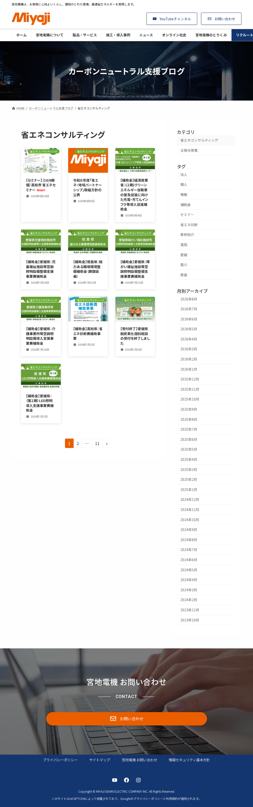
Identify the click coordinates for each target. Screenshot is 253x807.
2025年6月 (188, 439)
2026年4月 (188, 339)
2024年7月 (188, 549)
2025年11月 (189, 389)
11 (97, 444)
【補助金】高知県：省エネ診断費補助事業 (88, 333)
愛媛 (183, 254)
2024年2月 (188, 599)
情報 (183, 194)
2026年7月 (188, 308)
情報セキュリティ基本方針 (189, 759)
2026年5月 (188, 328)
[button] (172, 19)
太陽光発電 (189, 150)
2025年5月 (188, 449)
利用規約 (172, 798)
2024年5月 (188, 569)
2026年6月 (188, 319)
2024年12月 (189, 499)
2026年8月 (188, 298)
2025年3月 (188, 469)
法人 (183, 174)
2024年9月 (188, 529)
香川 (183, 264)
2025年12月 (189, 379)
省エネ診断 (189, 224)
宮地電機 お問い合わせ (139, 759)
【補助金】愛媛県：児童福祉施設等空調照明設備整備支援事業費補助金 (40, 269)
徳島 (183, 274)
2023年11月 (189, 609)
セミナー (187, 214)
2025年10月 (189, 399)
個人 (183, 184)
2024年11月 (189, 509)
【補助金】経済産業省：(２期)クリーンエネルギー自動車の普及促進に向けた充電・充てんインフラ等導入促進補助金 (134, 195)
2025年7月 (188, 429)
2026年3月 (188, 348)
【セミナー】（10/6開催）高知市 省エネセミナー (41, 185)
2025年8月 (188, 419)
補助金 (185, 204)
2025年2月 (188, 479)
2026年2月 (188, 359)
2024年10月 (189, 519)
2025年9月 (188, 409)
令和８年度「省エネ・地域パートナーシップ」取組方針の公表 (87, 187)
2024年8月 (188, 539)
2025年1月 (188, 489)
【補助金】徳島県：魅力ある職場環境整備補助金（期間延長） (88, 269)
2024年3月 (188, 589)
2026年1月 (188, 369)
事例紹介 (187, 234)
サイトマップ (99, 759)
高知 (183, 244)
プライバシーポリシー (60, 759)
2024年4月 (188, 579)
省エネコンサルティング (199, 140)
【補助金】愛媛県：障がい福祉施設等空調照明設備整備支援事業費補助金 (135, 269)
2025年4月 (188, 459)
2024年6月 (188, 559)
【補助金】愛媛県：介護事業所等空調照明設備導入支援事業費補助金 (40, 336)
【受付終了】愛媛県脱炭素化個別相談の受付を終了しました (135, 336)
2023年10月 (189, 619)
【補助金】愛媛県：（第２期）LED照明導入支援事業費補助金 (40, 403)
